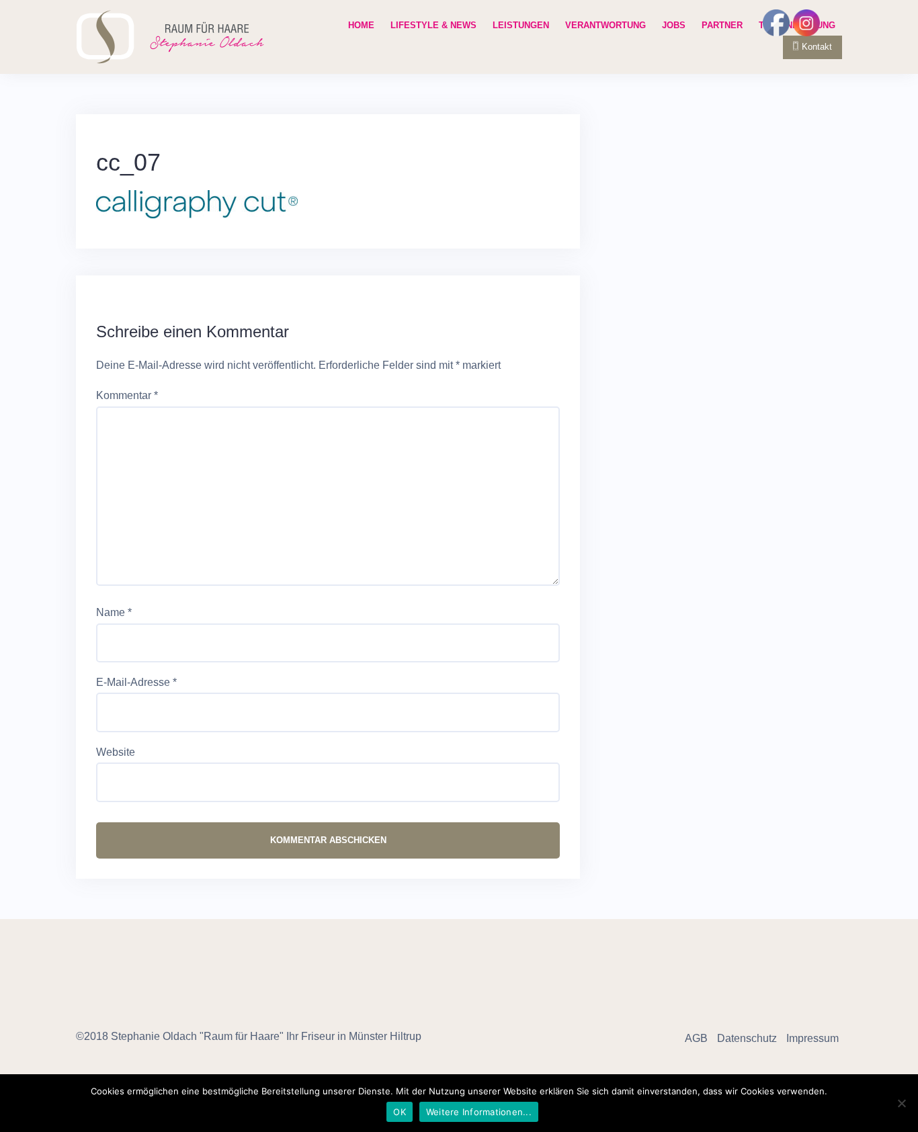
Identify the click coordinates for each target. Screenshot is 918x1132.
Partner (722, 25)
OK (399, 1111)
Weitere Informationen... (479, 1111)
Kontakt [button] (817, 47)
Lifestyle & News (433, 25)
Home (361, 25)
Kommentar (127, 395)
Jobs (673, 25)
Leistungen (521, 25)
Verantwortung (605, 25)
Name (114, 612)
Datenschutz (747, 1038)
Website (115, 752)
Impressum (812, 1038)
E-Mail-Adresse (136, 682)
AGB (696, 1038)
